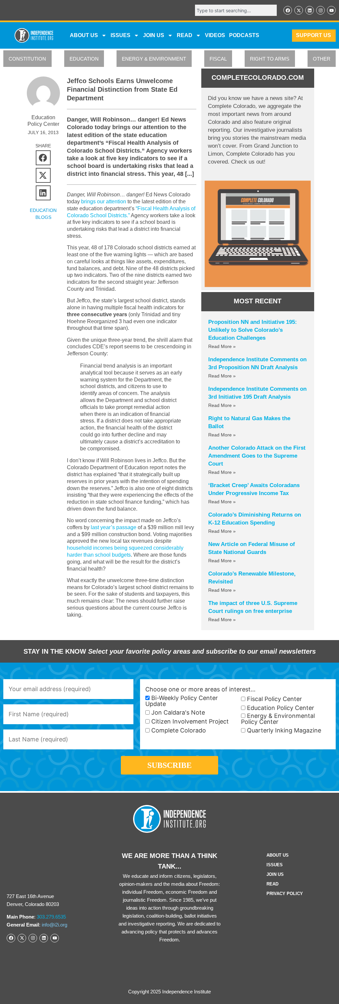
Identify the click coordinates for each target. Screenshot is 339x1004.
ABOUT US (84, 35)
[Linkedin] (309, 10)
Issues (120, 35)
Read (272, 883)
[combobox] (236, 10)
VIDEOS (215, 35)
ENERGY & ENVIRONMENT (154, 59)
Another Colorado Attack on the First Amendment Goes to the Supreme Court (257, 456)
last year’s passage (113, 527)
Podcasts (244, 35)
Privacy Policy (284, 893)
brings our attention (103, 201)
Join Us (275, 874)
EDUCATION (84, 59)
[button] (43, 157)
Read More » (222, 346)
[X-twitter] (298, 10)
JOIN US (153, 35)
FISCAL (218, 59)
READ (184, 35)
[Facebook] (287, 10)
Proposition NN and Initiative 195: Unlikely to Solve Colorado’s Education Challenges (252, 330)
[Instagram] (320, 10)
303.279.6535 (51, 917)
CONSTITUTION (27, 59)
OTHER (321, 59)
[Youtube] (331, 10)
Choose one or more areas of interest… (200, 689)
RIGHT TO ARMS (269, 59)
